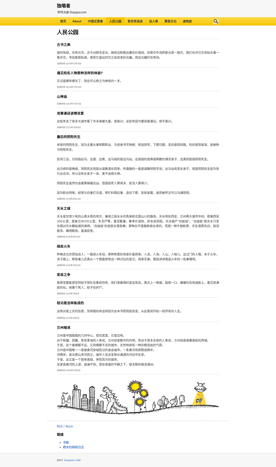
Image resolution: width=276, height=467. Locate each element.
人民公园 (115, 21)
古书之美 (63, 45)
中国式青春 (95, 21)
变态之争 (63, 275)
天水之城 (63, 208)
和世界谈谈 (135, 21)
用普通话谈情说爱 (70, 113)
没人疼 (153, 21)
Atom (69, 426)
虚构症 (187, 21)
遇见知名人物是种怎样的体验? (80, 73)
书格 (66, 442)
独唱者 (63, 5)
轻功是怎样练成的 (70, 303)
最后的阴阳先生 (69, 137)
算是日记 (170, 21)
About (76, 21)
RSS (60, 426)
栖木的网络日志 (73, 447)
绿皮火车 (63, 246)
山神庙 (62, 97)
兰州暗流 (63, 327)
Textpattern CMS (72, 460)
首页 (63, 21)
